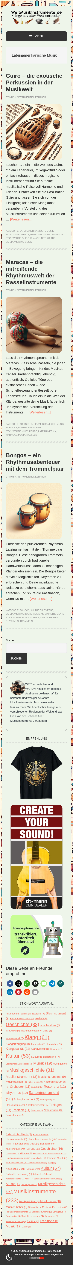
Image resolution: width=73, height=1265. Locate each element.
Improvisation (38, 1158)
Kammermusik (15, 1038)
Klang (37, 1037)
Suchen (10, 640)
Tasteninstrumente (16, 1221)
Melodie (27, 1064)
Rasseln (31, 435)
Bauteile (38, 1013)
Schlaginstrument (26, 1099)
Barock (26, 1014)
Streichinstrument (16, 1105)
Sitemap (28, 1254)
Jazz (47, 1030)
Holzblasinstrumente (18, 1158)
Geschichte (22, 1024)
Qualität (37, 1086)
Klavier (34, 1169)
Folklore (34, 1149)
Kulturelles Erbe (42, 610)
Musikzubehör (16, 1207)
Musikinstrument (21, 1077)
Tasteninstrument (38, 1105)
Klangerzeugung (18, 1043)
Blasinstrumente (16, 1139)
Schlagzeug (47, 1099)
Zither (26, 1227)
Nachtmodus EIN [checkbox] (9, 1257)
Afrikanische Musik (19, 1134)
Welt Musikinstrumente (36, 17)
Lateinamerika (15, 242)
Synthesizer (52, 1216)
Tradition (21, 1110)
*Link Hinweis (41, 1254)
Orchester (20, 1086)
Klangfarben (54, 1044)
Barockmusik (41, 1134)
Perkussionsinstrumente (46, 234)
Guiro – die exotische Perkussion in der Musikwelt (34, 82)
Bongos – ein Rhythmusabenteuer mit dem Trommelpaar (35, 462)
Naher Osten (35, 1082)
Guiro (25, 238)
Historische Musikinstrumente (49, 1153)
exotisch (41, 1018)
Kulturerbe (29, 431)
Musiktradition (16, 1081)
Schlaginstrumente (42, 1212)
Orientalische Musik (39, 1207)
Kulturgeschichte (15, 1179)
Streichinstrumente (32, 1216)
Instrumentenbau (31, 1030)
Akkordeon (13, 1013)
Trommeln (26, 621)
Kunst (29, 1179)
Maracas (11, 427)
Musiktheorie (51, 1201)
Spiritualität (13, 1216)
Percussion (59, 1207)
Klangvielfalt (40, 1048)
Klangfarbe (38, 1044)
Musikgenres (29, 1184)
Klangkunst (37, 238)
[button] (10, 983)
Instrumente (13, 1031)
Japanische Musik (37, 1162)
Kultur (51, 238)
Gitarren (26, 1153)
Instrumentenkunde (16, 1162)
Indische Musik (57, 1158)
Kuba (36, 617)
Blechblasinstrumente (41, 1139)
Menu (39, 36)
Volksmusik (53, 1110)
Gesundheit (12, 1154)
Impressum (16, 1254)
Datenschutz (54, 1251)
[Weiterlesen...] (21, 219)
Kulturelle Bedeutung (45, 1056)
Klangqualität (18, 1049)
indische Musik (50, 1025)
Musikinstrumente (17, 234)
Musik (28, 242)
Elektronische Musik (22, 1018)
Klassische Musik (17, 1168)
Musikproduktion (29, 1201)
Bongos (24, 610)
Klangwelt (56, 1049)
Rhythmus (12, 621)
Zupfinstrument (15, 1115)
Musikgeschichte (31, 1070)
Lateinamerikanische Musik (37, 231)
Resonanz (55, 1086)
